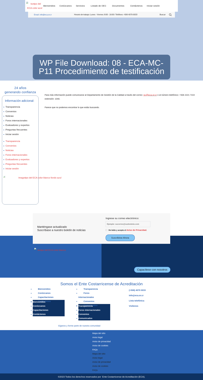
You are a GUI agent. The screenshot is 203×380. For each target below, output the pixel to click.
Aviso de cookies (100, 345)
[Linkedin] (111, 325)
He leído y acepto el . (128, 230)
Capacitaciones (45, 297)
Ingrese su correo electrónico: (122, 218)
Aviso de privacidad (101, 341)
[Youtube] (114, 325)
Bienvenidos (44, 289)
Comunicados (85, 318)
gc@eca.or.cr (150, 95)
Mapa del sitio (98, 333)
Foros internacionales (16, 120)
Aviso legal (97, 337)
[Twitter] (117, 325)
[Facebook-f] (104, 325)
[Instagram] (107, 325)
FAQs (95, 349)
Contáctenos (39, 314)
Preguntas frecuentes (16, 129)
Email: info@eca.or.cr (43, 15)
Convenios (11, 111)
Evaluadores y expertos (17, 125)
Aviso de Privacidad (136, 230)
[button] (170, 15)
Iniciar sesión (12, 134)
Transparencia (13, 107)
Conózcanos (44, 293)
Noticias (10, 116)
